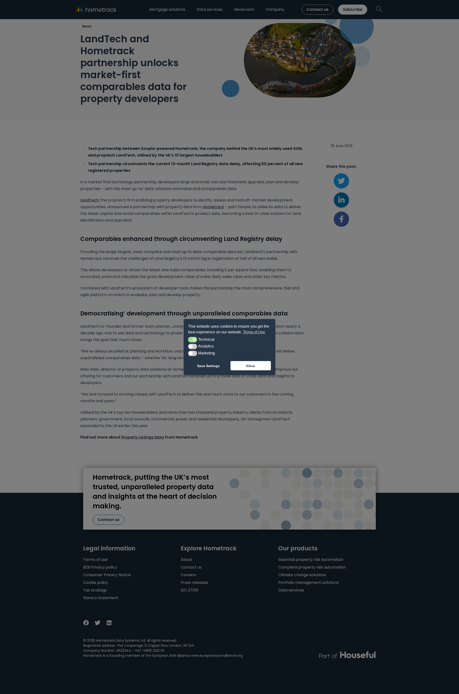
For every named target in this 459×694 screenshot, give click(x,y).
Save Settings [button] (208, 366)
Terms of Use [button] (254, 332)
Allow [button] (250, 366)
